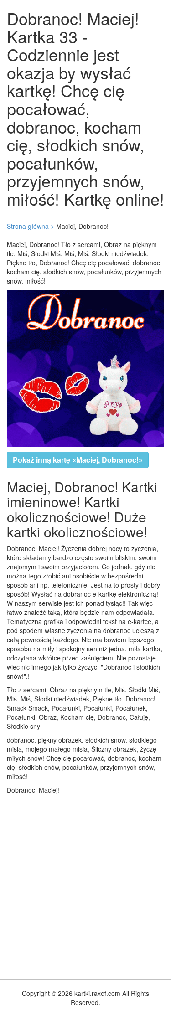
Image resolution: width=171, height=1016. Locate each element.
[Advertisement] (85, 884)
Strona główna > (30, 226)
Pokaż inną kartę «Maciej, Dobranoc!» (78, 459)
